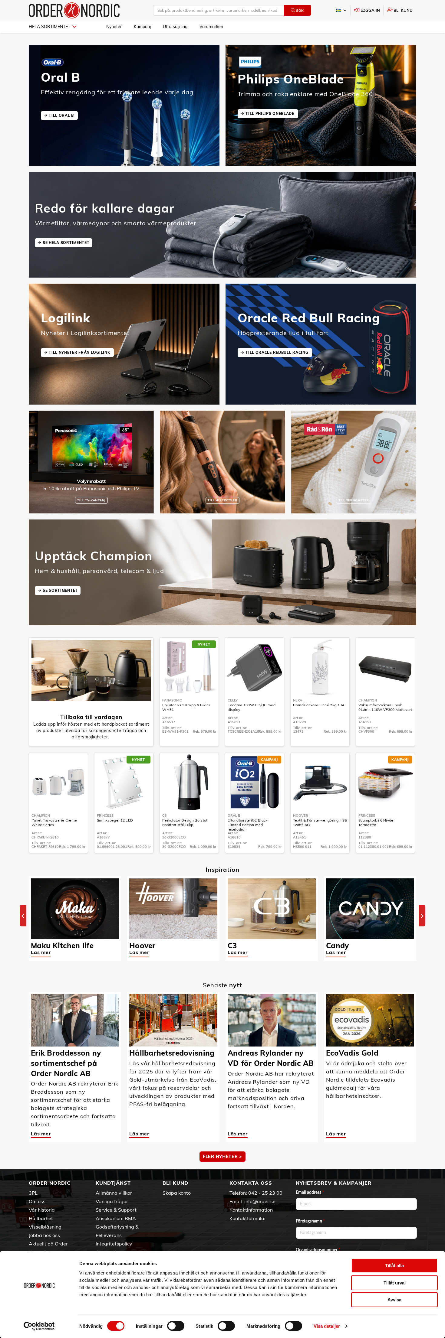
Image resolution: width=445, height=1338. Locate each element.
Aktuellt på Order (48, 1244)
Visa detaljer (327, 1326)
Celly (233, 700)
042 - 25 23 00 (265, 1193)
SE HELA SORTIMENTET (66, 242)
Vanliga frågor (112, 1201)
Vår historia (42, 1210)
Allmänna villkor (114, 1193)
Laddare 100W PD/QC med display (251, 707)
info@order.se (259, 1201)
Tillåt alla (394, 1265)
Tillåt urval (395, 1282)
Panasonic (172, 700)
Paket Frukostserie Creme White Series (54, 822)
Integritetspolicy (114, 1244)
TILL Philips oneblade (270, 113)
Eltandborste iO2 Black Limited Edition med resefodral (248, 825)
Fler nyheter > (222, 1156)
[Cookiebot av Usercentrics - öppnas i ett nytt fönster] (39, 1326)
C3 (164, 815)
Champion (367, 700)
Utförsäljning (175, 26)
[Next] (422, 915)
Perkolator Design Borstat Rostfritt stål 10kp (185, 822)
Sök (300, 10)
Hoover (300, 815)
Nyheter (114, 26)
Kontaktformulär (247, 1218)
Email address (310, 1192)
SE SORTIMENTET (60, 590)
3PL (33, 1193)
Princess (105, 815)
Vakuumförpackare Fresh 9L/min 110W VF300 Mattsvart (385, 707)
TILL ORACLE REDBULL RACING (277, 352)
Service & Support (116, 1210)
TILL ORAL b (62, 115)
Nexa (297, 700)
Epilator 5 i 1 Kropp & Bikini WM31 (186, 707)
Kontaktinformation (251, 1210)
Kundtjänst (113, 1183)
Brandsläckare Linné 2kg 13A (318, 705)
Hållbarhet (41, 1218)
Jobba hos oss (44, 1235)
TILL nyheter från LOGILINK (80, 352)
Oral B (234, 815)
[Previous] (23, 915)
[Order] (74, 10)
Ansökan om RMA (116, 1218)
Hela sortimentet (49, 26)
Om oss (37, 1201)
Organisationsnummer (318, 1250)
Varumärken (211, 26)
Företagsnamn (310, 1221)
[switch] (175, 1326)
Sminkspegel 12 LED (115, 820)
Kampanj (142, 26)
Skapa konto (177, 1193)
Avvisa (394, 1299)
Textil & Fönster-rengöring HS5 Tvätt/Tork (320, 822)
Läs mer (41, 952)
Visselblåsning (45, 1227)
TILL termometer (353, 500)
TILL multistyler (222, 500)
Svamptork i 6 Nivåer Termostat (376, 822)
